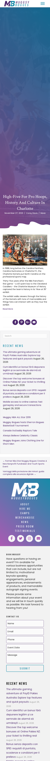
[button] (43, 3)
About (25, 504)
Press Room (25, 526)
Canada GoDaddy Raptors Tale (20, 430)
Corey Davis (32, 213)
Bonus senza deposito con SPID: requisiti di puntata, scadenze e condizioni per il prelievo (24, 393)
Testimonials (25, 531)
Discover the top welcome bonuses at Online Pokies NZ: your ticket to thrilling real (24, 382)
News (43, 213)
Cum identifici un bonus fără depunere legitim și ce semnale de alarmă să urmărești (24, 370)
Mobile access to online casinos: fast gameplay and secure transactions (22, 403)
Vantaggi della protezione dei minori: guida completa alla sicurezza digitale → (23, 473)
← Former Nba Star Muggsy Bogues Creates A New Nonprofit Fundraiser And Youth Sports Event (25, 464)
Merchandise (25, 517)
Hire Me (25, 508)
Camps (25, 513)
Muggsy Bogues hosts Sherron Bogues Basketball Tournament (23, 424)
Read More (8, 309)
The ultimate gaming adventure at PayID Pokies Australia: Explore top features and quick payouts (21, 355)
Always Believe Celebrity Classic (20, 435)
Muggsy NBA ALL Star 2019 (17, 417)
